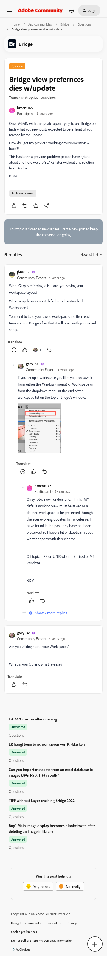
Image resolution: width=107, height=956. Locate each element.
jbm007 (23, 272)
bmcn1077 (25, 107)
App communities (40, 24)
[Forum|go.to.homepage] (40, 10)
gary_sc (32, 363)
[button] (10, 12)
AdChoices (23, 949)
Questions (84, 24)
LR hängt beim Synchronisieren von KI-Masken (47, 744)
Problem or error (23, 193)
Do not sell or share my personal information (42, 940)
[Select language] (71, 10)
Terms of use (53, 923)
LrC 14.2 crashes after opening (33, 719)
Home (16, 24)
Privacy (72, 923)
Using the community (26, 923)
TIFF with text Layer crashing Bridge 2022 (42, 800)
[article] (53, 311)
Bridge (64, 24)
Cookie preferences (24, 932)
